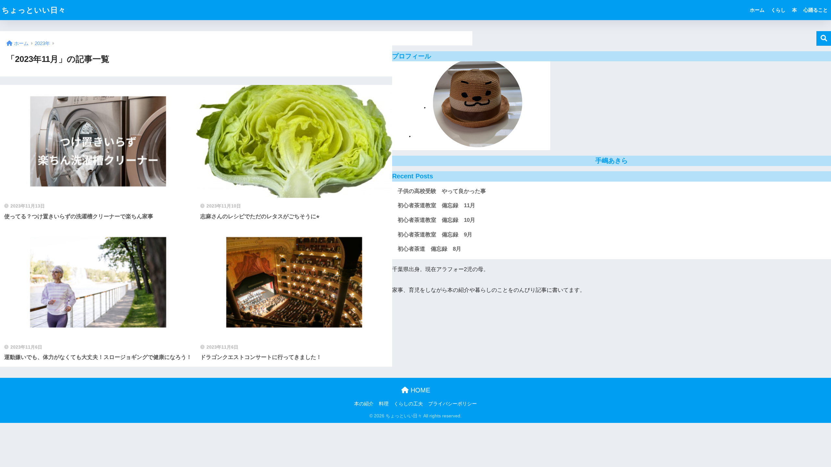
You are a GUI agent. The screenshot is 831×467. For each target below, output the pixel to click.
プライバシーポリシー (452, 403)
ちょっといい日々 (34, 10)
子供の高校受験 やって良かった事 (442, 191)
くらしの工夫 (408, 403)
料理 (384, 403)
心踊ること (815, 10)
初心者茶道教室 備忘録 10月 (436, 220)
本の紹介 (364, 403)
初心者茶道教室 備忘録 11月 (436, 205)
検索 (823, 38)
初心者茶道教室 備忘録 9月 (435, 235)
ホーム (757, 10)
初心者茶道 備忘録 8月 (429, 249)
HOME (419, 390)
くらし (778, 10)
